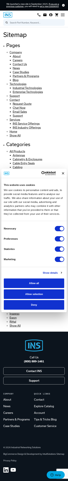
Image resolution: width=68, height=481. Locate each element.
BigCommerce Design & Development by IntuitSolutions (29, 454)
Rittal (13, 321)
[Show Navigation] (62, 14)
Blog (15, 80)
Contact (15, 99)
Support (15, 95)
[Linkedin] (6, 470)
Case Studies (21, 72)
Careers (17, 60)
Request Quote (22, 103)
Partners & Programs (26, 76)
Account (39, 412)
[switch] (59, 238)
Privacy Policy (10, 461)
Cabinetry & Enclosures (27, 159)
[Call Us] (39, 14)
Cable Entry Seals (24, 163)
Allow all (34, 283)
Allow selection (34, 294)
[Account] (50, 14)
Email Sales (20, 111)
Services (15, 119)
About (17, 56)
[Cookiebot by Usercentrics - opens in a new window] (42, 173)
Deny (34, 304)
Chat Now (19, 107)
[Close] (63, 5)
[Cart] (56, 14)
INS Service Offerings (26, 123)
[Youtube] (13, 470)
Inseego (14, 313)
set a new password (49, 6)
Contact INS (34, 371)
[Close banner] (63, 173)
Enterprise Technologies (28, 91)
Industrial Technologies (27, 87)
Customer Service (45, 426)
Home (13, 131)
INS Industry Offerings (27, 127)
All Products (17, 151)
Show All (15, 135)
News (16, 68)
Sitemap (60, 454)
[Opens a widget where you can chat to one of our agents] (56, 475)
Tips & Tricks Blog (45, 419)
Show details (50, 272)
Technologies (18, 84)
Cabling (17, 167)
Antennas (19, 155)
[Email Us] (45, 14)
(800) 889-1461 (34, 361)
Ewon (13, 317)
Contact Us (20, 64)
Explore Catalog (44, 406)
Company (16, 52)
